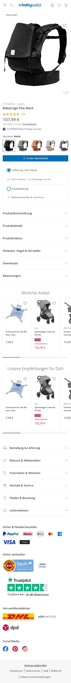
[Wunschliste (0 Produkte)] (59, 5)
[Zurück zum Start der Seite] (67, 659)
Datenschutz (33, 670)
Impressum (16, 670)
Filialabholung (20, 188)
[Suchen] (12, 5)
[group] (35, 54)
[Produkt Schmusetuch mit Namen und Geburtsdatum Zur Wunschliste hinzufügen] (25, 303)
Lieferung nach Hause (24, 170)
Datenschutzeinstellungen (36, 677)
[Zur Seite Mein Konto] (52, 5)
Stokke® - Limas (14, 104)
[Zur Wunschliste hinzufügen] (64, 25)
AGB (45, 670)
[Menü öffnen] (5, 5)
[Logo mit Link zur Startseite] (30, 5)
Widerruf (56, 670)
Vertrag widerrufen (35, 665)
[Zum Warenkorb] (66, 5)
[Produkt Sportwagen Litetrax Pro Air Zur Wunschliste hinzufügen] (54, 303)
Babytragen (12, 14)
